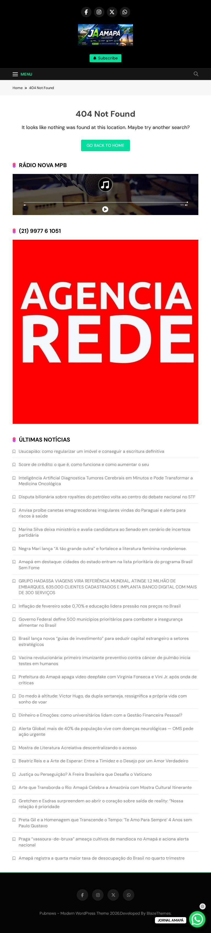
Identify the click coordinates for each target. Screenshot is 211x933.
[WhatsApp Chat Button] (197, 919)
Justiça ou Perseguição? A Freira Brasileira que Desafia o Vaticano (85, 774)
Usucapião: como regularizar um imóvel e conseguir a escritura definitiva (91, 451)
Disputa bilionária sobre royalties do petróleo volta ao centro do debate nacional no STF (107, 497)
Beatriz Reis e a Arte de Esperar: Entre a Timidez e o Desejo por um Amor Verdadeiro (103, 761)
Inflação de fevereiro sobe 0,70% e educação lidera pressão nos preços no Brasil (100, 606)
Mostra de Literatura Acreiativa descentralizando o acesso (78, 748)
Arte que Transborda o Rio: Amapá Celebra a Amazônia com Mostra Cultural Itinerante (105, 787)
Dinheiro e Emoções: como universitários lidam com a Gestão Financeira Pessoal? (100, 715)
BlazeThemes (159, 913)
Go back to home (105, 145)
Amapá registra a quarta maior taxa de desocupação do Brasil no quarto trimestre (102, 858)
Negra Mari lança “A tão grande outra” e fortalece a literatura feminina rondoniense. (103, 548)
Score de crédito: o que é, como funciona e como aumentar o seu (84, 464)
